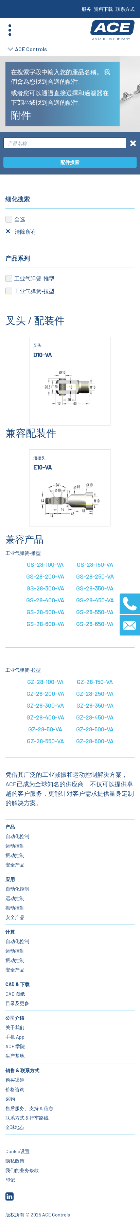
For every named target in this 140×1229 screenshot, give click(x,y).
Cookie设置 (17, 1151)
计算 (10, 932)
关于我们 (14, 1027)
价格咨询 (14, 1089)
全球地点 (14, 1127)
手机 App (14, 1037)
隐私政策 (14, 1161)
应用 (10, 879)
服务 (86, 9)
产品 (10, 827)
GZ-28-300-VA (45, 705)
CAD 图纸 (15, 994)
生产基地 (14, 1056)
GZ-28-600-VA (94, 741)
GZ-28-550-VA (45, 741)
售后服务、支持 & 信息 (29, 1108)
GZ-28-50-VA (45, 729)
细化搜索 (17, 199)
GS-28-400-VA (45, 600)
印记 (10, 1180)
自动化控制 (17, 836)
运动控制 (14, 846)
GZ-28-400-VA (45, 717)
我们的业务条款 (22, 1170)
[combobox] (64, 143)
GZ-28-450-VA (94, 717)
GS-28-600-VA (45, 623)
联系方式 (125, 9)
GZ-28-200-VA (45, 693)
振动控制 (14, 855)
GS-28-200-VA (45, 576)
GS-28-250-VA (95, 576)
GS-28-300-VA (45, 588)
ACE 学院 (15, 1046)
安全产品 (14, 865)
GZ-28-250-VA (94, 693)
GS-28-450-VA (95, 600)
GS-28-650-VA (94, 623)
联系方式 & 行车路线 (27, 1118)
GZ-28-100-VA (45, 681)
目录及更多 (17, 1003)
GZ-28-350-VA (94, 705)
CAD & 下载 (17, 984)
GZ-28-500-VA (94, 729)
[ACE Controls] (112, 30)
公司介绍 (14, 1018)
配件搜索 (70, 162)
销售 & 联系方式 (22, 1070)
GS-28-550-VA (94, 612)
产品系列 (17, 258)
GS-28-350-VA (94, 588)
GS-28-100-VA (45, 564)
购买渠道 (14, 1080)
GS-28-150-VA (95, 564)
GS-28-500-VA (45, 612)
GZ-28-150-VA (95, 681)
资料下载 (103, 9)
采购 (10, 1099)
